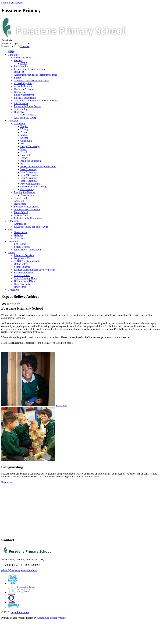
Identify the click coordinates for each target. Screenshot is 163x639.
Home (11, 51)
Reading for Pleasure (24, 192)
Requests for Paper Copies (27, 106)
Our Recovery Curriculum (27, 209)
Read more (61, 405)
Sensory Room (21, 215)
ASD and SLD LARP (25, 117)
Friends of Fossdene (24, 255)
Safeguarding (20, 109)
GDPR (23, 63)
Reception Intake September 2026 (31, 226)
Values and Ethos (22, 57)
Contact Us (13, 289)
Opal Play (19, 112)
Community (14, 241)
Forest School (21, 212)
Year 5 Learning (28, 172)
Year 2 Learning (28, 178)
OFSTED (19, 72)
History (24, 158)
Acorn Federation (23, 86)
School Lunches (22, 266)
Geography (26, 155)
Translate (24, 46)
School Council (22, 246)
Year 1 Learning (28, 180)
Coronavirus (20, 92)
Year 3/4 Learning (29, 175)
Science (24, 137)
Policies (18, 60)
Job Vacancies (21, 103)
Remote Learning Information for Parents (34, 269)
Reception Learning (30, 183)
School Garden (21, 198)
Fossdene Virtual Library (26, 206)
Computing (26, 140)
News (11, 229)
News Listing (21, 232)
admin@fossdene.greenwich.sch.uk (19, 570)
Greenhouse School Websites (51, 617)
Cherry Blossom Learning (33, 186)
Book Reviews (27, 195)
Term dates (19, 238)
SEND (17, 77)
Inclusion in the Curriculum (28, 218)
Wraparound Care (23, 258)
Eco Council (20, 244)
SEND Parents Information (27, 261)
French (23, 152)
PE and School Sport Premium (29, 69)
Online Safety (21, 264)
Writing (24, 129)
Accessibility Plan (23, 83)
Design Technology (30, 146)
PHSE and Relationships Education (38, 166)
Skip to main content (11, 2)
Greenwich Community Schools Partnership (36, 100)
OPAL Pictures (27, 115)
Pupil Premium (21, 66)
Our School (13, 54)
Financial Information (25, 97)
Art (22, 143)
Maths (23, 135)
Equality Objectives (24, 94)
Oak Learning (27, 189)
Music (23, 149)
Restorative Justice (23, 272)
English (24, 126)
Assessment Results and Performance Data (35, 74)
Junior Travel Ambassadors (27, 249)
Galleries (18, 235)
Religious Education (30, 160)
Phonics (24, 132)
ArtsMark (19, 201)
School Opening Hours (25, 278)
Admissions (13, 221)
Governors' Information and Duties (31, 80)
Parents (11, 252)
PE (21, 163)
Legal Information (20, 612)
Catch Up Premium (23, 89)
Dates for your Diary (24, 281)
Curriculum (13, 120)
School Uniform (22, 275)
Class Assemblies (22, 284)
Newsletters (20, 203)
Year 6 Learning (28, 169)
